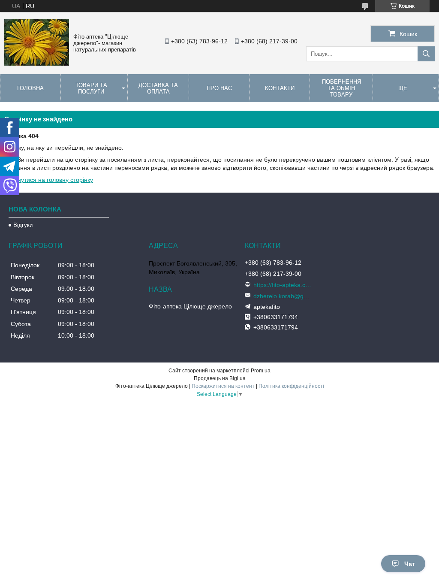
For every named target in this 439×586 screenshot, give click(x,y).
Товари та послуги (91, 88)
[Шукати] (426, 53)
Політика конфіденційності (291, 386)
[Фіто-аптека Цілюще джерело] (36, 63)
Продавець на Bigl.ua (220, 378)
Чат (409, 563)
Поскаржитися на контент (223, 386)
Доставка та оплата (158, 88)
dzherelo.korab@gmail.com (283, 296)
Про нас (219, 88)
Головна (30, 88)
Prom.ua (261, 371)
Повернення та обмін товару (341, 88)
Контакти (280, 88)
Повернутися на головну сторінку (46, 179)
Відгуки (23, 225)
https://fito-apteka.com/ (283, 284)
